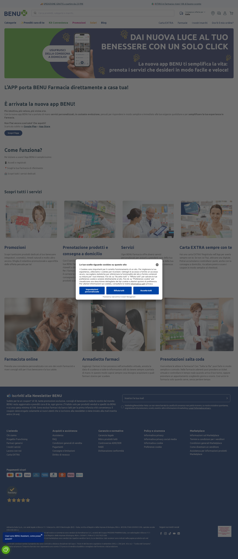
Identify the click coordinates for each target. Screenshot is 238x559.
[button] (5, 550)
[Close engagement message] (41, 534)
